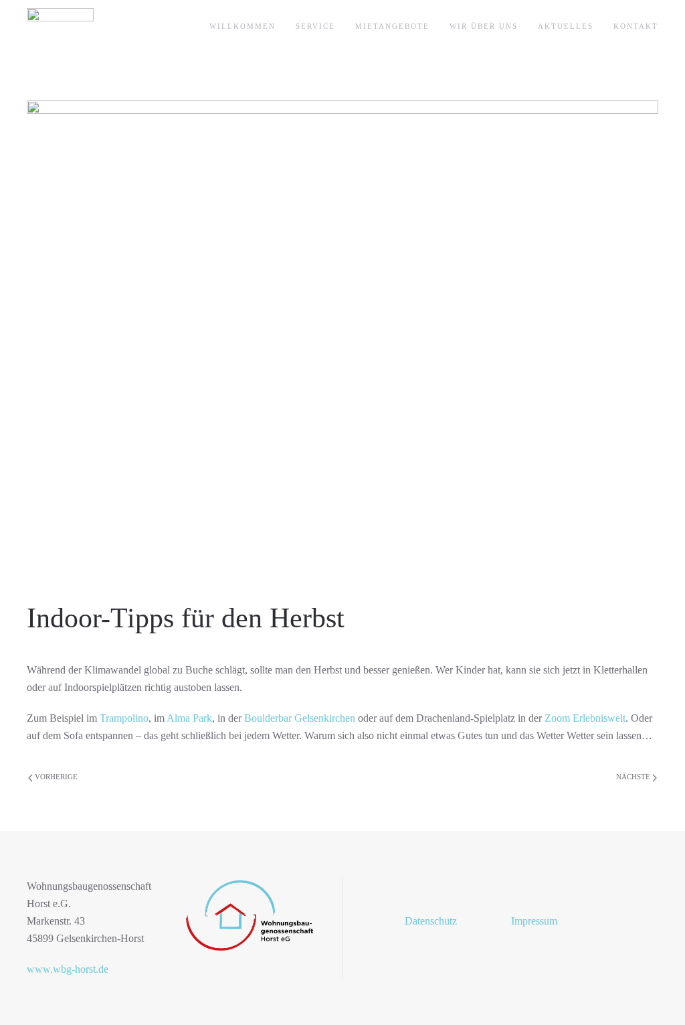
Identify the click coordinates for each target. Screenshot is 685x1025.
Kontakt (635, 26)
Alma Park (189, 718)
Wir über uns (484, 26)
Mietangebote (392, 26)
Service (315, 26)
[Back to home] (60, 27)
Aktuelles (565, 26)
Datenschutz (431, 921)
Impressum (534, 921)
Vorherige (55, 777)
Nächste (634, 777)
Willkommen (242, 26)
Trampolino (124, 718)
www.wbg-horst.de (67, 969)
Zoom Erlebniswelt (585, 718)
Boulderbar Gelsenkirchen (299, 718)
